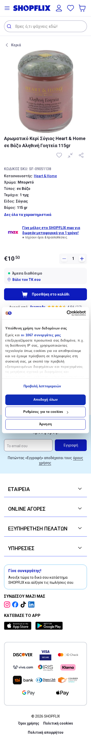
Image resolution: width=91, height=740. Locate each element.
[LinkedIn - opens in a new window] (32, 604)
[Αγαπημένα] (70, 8)
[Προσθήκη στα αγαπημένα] (59, 155)
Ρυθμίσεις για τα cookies (43, 412)
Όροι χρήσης (28, 723)
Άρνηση (45, 424)
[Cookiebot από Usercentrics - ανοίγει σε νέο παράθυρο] (64, 313)
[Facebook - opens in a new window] (16, 604)
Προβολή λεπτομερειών (42, 386)
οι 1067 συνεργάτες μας (41, 335)
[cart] (82, 8)
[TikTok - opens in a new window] (24, 604)
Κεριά (16, 45)
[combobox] (45, 26)
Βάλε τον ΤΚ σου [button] (26, 280)
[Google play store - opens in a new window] (49, 626)
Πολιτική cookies (58, 723)
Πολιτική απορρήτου (45, 732)
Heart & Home (45, 176)
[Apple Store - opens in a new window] (18, 626)
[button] (7, 8)
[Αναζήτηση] (9, 26)
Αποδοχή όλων (45, 399)
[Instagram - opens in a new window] (8, 604)
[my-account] (59, 8)
